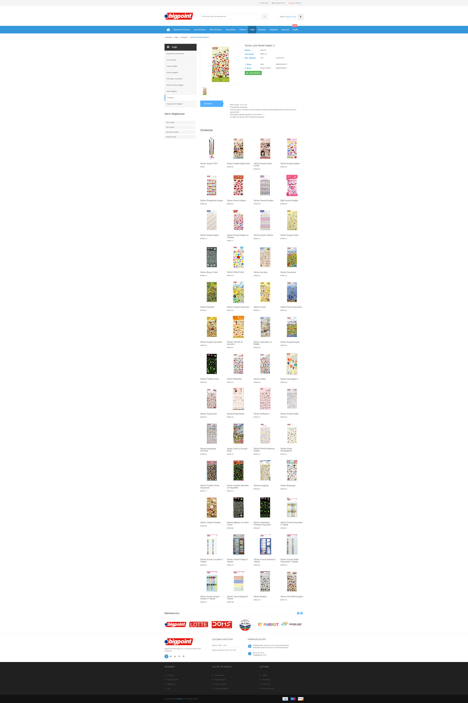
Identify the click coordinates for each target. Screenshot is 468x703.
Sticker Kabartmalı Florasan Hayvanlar (262, 523)
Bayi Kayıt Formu (279, 3)
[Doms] (222, 624)
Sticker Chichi (260, 307)
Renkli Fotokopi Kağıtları (175, 85)
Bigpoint (180, 699)
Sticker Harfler (260, 379)
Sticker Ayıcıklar (260, 272)
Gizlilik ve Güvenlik (221, 689)
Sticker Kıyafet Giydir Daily (238, 163)
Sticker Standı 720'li (208, 163)
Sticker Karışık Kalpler (290, 163)
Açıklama (208, 103)
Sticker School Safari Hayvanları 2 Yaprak (289, 560)
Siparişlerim (171, 684)
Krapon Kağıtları (172, 66)
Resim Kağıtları (171, 91)
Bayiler (264, 675)
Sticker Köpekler (207, 307)
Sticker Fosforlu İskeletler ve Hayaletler (238, 486)
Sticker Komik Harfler (289, 414)
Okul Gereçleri (216, 30)
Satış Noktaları (254, 73)
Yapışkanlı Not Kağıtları (174, 104)
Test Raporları (219, 675)
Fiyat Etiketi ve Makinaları (175, 54)
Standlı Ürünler (171, 137)
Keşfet (295, 28)
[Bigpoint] (179, 16)
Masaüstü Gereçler (182, 30)
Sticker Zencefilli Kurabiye (291, 597)
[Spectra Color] (291, 624)
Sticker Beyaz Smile (209, 272)
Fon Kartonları (171, 60)
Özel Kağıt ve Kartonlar (174, 79)
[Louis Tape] (245, 626)
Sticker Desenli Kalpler (263, 200)
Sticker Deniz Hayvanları (291, 307)
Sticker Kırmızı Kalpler (236, 200)
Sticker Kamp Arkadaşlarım (286, 450)
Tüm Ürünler (170, 122)
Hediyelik (273, 30)
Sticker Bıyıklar (260, 597)
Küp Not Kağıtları (172, 72)
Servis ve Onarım (220, 684)
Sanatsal (262, 30)
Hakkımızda (266, 684)
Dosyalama (230, 30)
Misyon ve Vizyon (268, 689)
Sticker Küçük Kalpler (209, 235)
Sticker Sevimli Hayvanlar (238, 307)
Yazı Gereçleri (200, 30)
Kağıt (252, 30)
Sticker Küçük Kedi (208, 414)
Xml (168, 689)
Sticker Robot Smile (235, 272)
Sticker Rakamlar (234, 379)
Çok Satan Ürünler (172, 132)
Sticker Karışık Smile (289, 235)
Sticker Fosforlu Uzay (209, 379)
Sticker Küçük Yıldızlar (263, 235)
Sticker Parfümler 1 (262, 414)
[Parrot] (268, 624)
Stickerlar (184, 37)
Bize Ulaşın (266, 680)
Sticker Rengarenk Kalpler (211, 200)
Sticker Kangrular (261, 485)
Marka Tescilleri (220, 680)
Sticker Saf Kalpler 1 (289, 379)
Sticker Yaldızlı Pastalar (210, 522)
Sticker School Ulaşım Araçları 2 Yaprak (209, 598)
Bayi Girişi (265, 3)
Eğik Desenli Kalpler (289, 200)
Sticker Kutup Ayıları (235, 414)
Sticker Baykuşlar (288, 485)
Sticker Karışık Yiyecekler (211, 342)
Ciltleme (242, 30)
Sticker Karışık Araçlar (289, 342)
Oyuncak (285, 30)
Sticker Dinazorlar (288, 272)
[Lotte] (199, 624)
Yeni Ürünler (170, 127)
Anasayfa (168, 37)
